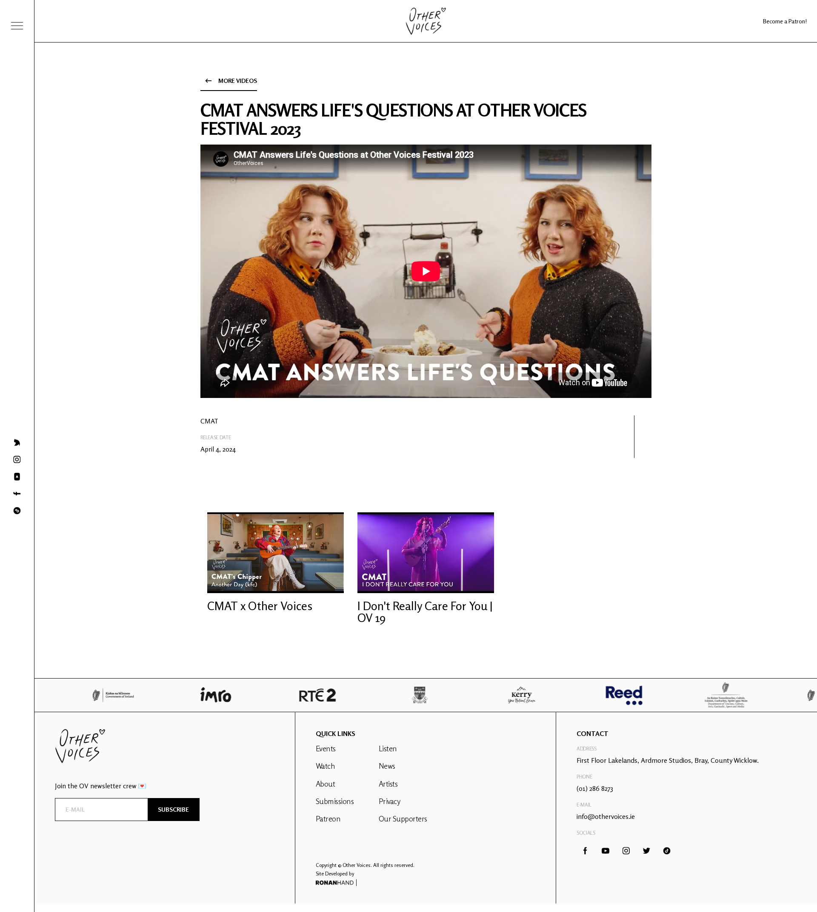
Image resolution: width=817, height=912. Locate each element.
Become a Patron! (785, 21)
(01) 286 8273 (595, 788)
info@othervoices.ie (606, 816)
